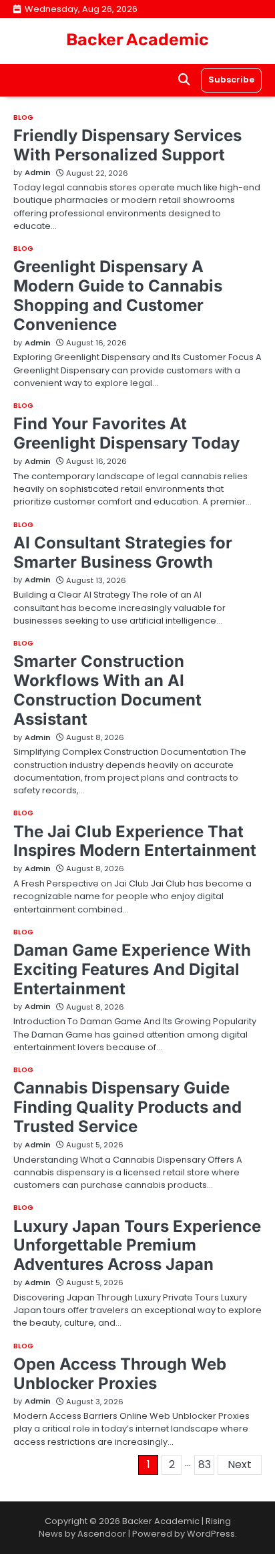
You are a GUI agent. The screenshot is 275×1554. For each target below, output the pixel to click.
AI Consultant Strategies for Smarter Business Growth (122, 552)
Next (240, 1464)
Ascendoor (101, 1533)
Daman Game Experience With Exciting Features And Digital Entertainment (132, 969)
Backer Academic (137, 39)
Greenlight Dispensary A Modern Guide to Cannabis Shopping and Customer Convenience (117, 295)
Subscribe (231, 79)
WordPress (211, 1533)
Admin (38, 172)
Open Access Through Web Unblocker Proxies (119, 1373)
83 (204, 1464)
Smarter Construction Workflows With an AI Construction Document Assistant (107, 690)
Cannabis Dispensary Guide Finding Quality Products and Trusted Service (127, 1107)
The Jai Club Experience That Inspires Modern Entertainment (134, 841)
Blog (23, 117)
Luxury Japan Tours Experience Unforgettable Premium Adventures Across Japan (137, 1245)
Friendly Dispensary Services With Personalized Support (127, 145)
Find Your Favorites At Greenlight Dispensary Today (126, 433)
